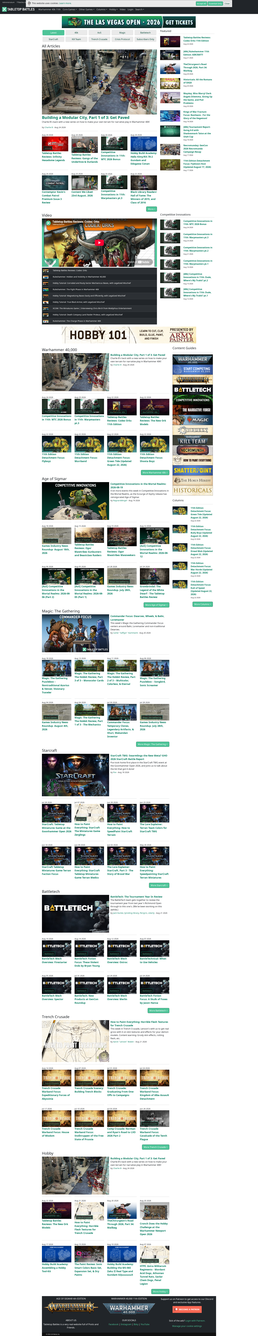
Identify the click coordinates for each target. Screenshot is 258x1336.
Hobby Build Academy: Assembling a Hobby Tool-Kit (55, 1268)
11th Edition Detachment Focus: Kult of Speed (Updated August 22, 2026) (201, 588)
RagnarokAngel (120, 500)
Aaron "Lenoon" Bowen (123, 1041)
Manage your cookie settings (187, 1326)
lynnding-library (131, 913)
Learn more (65, 3)
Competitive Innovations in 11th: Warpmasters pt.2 (197, 249)
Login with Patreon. (195, 1320)
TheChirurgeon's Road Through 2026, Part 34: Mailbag (195, 67)
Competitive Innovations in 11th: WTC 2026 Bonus (113, 155)
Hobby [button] (112, 9)
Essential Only (215, 3)
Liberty (151, 913)
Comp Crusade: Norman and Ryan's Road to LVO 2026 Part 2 (121, 1132)
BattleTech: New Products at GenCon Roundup (86, 999)
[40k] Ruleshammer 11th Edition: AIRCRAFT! (196, 53)
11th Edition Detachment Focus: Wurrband (86, 458)
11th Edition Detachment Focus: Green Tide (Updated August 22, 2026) (201, 512)
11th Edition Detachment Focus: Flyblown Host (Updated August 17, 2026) (197, 164)
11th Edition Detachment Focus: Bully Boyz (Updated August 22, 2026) (201, 531)
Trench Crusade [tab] (99, 39)
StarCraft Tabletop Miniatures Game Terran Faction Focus (56, 870)
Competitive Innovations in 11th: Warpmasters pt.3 (113, 194)
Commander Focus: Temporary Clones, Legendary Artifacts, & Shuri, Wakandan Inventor (120, 729)
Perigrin (143, 913)
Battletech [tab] (145, 32)
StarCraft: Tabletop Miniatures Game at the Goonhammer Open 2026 (56, 828)
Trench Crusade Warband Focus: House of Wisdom (55, 1132)
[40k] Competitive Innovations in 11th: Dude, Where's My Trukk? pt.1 (197, 292)
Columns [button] (100, 9)
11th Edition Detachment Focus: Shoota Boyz (151, 458)
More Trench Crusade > (156, 1147)
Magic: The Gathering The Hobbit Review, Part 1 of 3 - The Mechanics (89, 721)
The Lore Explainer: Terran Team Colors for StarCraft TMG (153, 828)
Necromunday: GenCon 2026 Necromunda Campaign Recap (195, 148)
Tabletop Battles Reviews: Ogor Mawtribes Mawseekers (121, 551)
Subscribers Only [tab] (145, 39)
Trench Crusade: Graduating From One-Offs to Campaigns (120, 1091)
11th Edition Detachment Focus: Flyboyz (53, 458)
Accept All (201, 3)
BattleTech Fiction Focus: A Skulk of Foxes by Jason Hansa (153, 999)
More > (151, 209)
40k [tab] (76, 32)
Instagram (126, 1324)
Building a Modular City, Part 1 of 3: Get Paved (85, 117)
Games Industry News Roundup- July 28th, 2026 (120, 590)
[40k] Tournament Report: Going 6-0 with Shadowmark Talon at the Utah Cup (197, 131)
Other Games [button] (86, 9)
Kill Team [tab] (76, 39)
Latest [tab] (53, 32)
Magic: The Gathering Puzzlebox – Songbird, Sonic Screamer (153, 682)
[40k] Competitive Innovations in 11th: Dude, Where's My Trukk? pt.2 (197, 277)
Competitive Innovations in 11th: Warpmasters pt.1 (197, 262)
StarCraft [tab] (53, 39)
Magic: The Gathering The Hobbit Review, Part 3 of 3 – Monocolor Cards (89, 677)
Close (227, 3)
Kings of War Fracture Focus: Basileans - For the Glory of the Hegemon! (196, 115)
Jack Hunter (118, 913)
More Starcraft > (159, 885)
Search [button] (138, 9)
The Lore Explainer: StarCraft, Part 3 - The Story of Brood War (120, 870)
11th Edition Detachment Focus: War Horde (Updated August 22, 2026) (201, 568)
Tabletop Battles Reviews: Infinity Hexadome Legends (53, 156)
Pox (114, 772)
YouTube (145, 1324)
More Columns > (202, 604)
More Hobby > (160, 1291)
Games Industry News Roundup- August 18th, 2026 (56, 549)
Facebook (114, 1324)
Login (130, 9)
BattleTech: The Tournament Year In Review (136, 896)
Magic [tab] (122, 32)
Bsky (136, 1324)
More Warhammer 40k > (155, 472)
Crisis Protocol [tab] (122, 39)
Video (123, 9)
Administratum (8, 2)
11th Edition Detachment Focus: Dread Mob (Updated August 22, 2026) (202, 549)
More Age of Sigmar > (156, 604)
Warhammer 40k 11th (49, 9)
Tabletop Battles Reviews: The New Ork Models (153, 420)
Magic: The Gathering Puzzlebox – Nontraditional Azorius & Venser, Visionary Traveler (55, 685)
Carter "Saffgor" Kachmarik (125, 633)
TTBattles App (22, 2)
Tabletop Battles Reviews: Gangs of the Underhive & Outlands (84, 158)
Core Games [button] (69, 9)
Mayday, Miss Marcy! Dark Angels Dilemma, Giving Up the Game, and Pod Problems (197, 98)
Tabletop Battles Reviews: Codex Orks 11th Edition (197, 39)
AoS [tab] (99, 32)
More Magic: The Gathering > (153, 744)
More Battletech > (158, 1010)
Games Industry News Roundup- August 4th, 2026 (55, 726)
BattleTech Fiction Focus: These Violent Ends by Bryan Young (87, 962)
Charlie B (49, 127)
